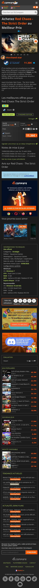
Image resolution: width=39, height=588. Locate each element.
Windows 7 (10, 271)
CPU (5, 273)
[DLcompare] (19, 558)
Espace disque (8, 280)
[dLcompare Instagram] (16, 579)
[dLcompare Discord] (19, 584)
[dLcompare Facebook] (10, 579)
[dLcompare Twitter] (4, 579)
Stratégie (15, 252)
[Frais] (28, 129)
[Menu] (36, 3)
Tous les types (8, 114)
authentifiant (29, 176)
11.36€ (31, 135)
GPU (5, 278)
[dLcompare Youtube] (28, 579)
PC (6, 106)
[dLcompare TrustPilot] (22, 579)
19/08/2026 (25, 263)
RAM (5, 276)
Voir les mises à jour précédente (13, 159)
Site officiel (7, 249)
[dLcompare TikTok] (34, 579)
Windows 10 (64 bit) (13, 286)
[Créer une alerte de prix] (36, 41)
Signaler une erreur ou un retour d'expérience (19, 144)
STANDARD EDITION (25, 114)
